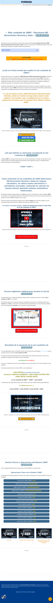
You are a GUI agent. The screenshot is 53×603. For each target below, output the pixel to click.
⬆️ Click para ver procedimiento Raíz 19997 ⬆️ (26, 330)
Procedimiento (22, 59)
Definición (14, 59)
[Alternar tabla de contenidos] (36, 50)
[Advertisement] (26, 17)
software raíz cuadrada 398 (26, 540)
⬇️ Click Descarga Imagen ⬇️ (26, 134)
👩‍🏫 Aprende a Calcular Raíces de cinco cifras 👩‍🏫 (26, 236)
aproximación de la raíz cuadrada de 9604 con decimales (44, 541)
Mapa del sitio (19, 591)
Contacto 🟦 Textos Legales (29, 591)
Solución (30, 59)
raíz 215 (9, 540)
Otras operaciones (38, 59)
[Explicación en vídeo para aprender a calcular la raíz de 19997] (26, 218)
